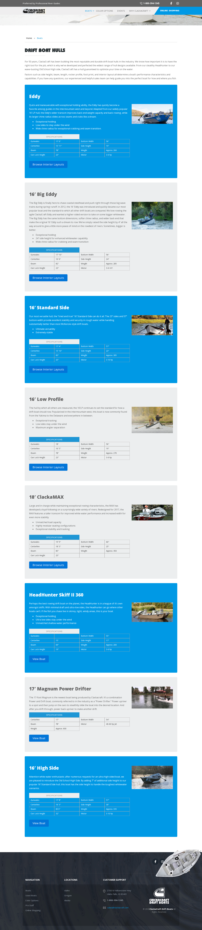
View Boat (39, 659)
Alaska (67, 900)
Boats (88, 10)
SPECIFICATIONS (54, 136)
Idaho (67, 890)
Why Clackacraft (138, 10)
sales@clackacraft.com (117, 907)
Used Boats (31, 895)
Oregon (68, 895)
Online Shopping (169, 10)
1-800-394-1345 (151, 3)
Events (121, 10)
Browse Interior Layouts (48, 164)
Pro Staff (29, 905)
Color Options (104, 10)
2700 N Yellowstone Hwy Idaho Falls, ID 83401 (119, 892)
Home (29, 38)
